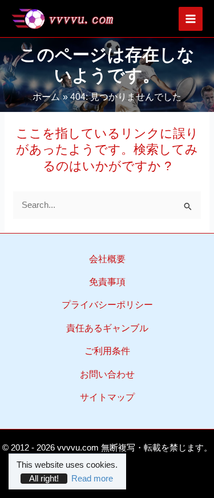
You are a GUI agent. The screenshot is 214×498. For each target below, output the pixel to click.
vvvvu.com (78, 447)
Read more (92, 478)
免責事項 (107, 282)
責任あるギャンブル (107, 328)
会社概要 (107, 259)
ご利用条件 (107, 351)
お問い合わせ (107, 374)
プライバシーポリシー (107, 305)
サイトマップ (107, 397)
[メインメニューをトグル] (191, 19)
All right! (44, 478)
